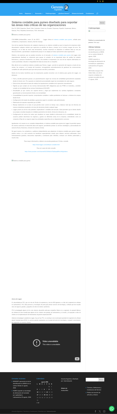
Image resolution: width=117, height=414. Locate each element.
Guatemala (68, 28)
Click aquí (96, 42)
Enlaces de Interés (77, 13)
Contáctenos (90, 13)
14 (47, 392)
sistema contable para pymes (63, 39)
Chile (32, 28)
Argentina (23, 28)
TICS (35, 30)
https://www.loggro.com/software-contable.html (46, 144)
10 (37, 392)
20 (44, 395)
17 (37, 395)
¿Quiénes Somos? (64, 13)
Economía (38, 13)
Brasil (28, 28)
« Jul (37, 402)
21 (47, 395)
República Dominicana (26, 30)
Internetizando (68, 381)
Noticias (14, 30)
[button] (111, 408)
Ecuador (49, 28)
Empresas (28, 13)
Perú (18, 30)
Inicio (21, 13)
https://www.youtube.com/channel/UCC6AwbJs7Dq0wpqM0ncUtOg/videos (46, 151)
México (74, 28)
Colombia (37, 28)
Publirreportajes (51, 13)
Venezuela (41, 30)
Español (61, 28)
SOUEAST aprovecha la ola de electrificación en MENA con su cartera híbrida (96, 52)
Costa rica (43, 28)
